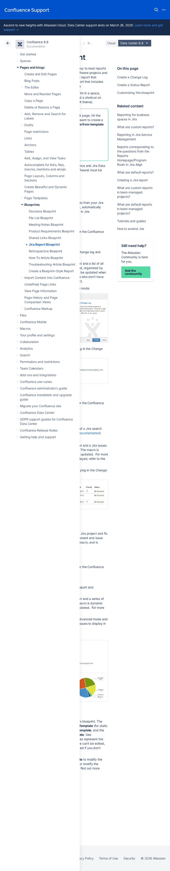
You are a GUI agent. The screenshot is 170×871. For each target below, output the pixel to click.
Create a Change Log (132, 77)
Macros (25, 328)
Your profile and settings (37, 335)
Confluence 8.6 (37, 42)
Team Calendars (31, 368)
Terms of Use (108, 858)
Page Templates (36, 198)
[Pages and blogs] (80, 43)
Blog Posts (31, 81)
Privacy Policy (83, 858)
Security (129, 858)
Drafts (28, 125)
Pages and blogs (32, 67)
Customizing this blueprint (135, 92)
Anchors (30, 145)
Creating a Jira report (132, 180)
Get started (28, 54)
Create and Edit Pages (40, 74)
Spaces (25, 61)
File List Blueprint (41, 218)
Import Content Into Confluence (47, 277)
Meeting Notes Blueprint (46, 224)
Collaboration (29, 342)
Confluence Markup (38, 308)
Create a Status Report (133, 85)
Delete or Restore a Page (42, 107)
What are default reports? (135, 172)
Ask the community (133, 272)
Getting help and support (38, 437)
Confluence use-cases (36, 381)
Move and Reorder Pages (42, 94)
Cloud (111, 43)
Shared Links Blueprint (45, 238)
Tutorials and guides (131, 221)
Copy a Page (33, 100)
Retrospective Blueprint (45, 251)
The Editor (31, 87)
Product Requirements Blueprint (51, 231)
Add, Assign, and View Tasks (45, 158)
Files (23, 315)
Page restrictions (36, 131)
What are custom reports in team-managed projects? (135, 192)
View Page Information (40, 291)
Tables (29, 151)
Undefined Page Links (40, 284)
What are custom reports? (135, 127)
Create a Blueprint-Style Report (51, 271)
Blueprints (32, 204)
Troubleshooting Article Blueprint (52, 264)
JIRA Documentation (85, 433)
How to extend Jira (130, 229)
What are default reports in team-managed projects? (134, 208)
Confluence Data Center (37, 412)
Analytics (26, 348)
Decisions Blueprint (42, 211)
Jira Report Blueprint (44, 244)
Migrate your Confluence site (40, 406)
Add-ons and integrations (38, 375)
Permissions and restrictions (40, 362)
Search (156, 9)
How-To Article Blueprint (46, 258)
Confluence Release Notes (39, 430)
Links (28, 138)
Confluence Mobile (33, 322)
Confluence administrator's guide (43, 388)
